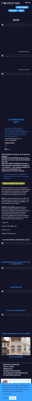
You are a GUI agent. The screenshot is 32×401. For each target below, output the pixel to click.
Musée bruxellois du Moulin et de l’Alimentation (16, 263)
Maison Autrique (16, 357)
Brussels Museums (11, 364)
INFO (21, 11)
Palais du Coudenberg (16, 310)
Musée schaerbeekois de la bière (16, 334)
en (26, 2)
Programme (22, 7)
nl (29, 2)
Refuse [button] (5, 398)
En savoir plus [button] (7, 393)
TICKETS (13, 11)
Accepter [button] (12, 398)
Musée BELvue (16, 287)
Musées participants (12, 371)
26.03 (16, 20)
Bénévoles (7, 369)
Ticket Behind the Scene (13, 183)
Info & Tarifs (8, 367)
